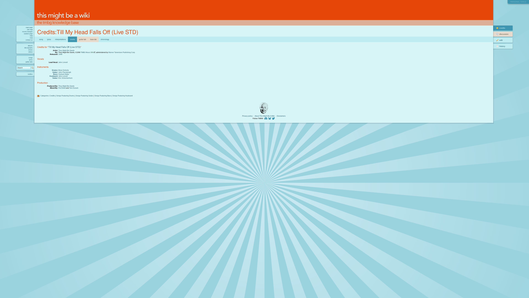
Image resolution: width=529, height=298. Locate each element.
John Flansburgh (64, 72)
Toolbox (30, 74)
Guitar (54, 72)
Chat (31, 38)
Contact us (29, 40)
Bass (55, 74)
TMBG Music (85, 52)
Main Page (29, 27)
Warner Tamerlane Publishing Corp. (121, 52)
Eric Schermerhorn (65, 78)
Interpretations (60, 39)
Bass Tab (93, 39)
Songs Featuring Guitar (84, 96)
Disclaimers (281, 116)
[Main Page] (263, 13)
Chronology (105, 39)
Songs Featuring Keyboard (123, 96)
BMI (92, 52)
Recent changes (27, 31)
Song (41, 39)
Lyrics (49, 39)
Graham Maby (63, 74)
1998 (60, 54)
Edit (501, 40)
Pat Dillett (62, 88)
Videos (30, 52)
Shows (30, 50)
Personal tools (518, 2)
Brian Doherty (63, 70)
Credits (52, 96)
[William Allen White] (264, 108)
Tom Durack (73, 88)
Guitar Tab (82, 39)
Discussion (503, 34)
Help (31, 36)
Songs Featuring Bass (103, 96)
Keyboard (53, 76)
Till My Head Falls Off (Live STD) (64, 47)
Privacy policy (247, 116)
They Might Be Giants (66, 50)
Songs (31, 57)
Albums (30, 45)
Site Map (30, 29)
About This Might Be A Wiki (265, 116)
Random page (28, 33)
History (502, 46)
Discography (28, 48)
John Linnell (63, 62)
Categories (44, 96)
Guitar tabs (29, 62)
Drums (54, 70)
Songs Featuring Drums (65, 96)
